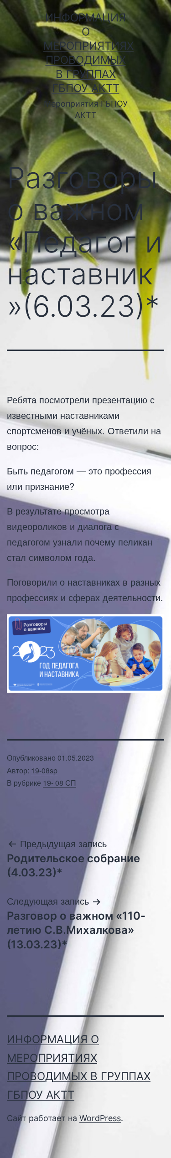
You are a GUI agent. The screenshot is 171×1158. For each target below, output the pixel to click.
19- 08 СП (59, 782)
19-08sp (44, 770)
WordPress (100, 1118)
